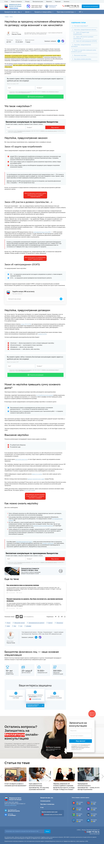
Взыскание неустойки (80, 55)
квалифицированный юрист (24, 541)
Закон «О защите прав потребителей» (81, 33)
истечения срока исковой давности (43, 525)
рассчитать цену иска (21, 459)
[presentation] (1, 779)
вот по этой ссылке (29, 490)
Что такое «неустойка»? (81, 26)
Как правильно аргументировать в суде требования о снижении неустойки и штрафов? (35, 496)
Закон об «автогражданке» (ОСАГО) (86, 41)
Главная (6, 16)
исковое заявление (47, 543)
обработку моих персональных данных (50, 91)
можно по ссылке (37, 474)
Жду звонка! (80, 741)
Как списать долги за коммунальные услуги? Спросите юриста (35, 258)
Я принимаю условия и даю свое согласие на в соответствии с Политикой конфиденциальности (34, 92)
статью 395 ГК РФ (26, 324)
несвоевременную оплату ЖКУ (42, 232)
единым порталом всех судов (36, 479)
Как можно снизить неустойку (82, 59)
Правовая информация (10, 805)
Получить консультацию (36, 96)
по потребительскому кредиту (44, 395)
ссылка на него (42, 334)
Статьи (11, 16)
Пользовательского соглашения (25, 91)
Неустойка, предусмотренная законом (85, 29)
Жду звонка (55, 127)
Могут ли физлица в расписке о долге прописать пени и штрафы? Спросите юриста (35, 194)
